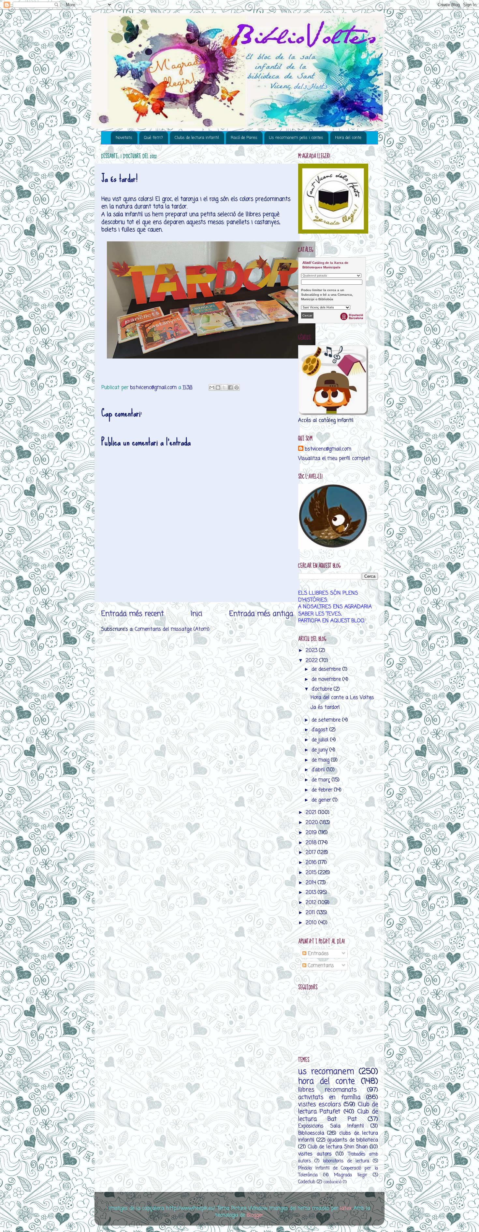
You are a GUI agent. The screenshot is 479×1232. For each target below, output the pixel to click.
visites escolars (319, 1104)
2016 (312, 862)
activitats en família (329, 1097)
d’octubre (323, 689)
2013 (312, 892)
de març (322, 780)
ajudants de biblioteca (352, 1140)
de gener (322, 800)
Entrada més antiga (261, 614)
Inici (196, 614)
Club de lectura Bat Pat (338, 1115)
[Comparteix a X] (224, 387)
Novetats (124, 138)
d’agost (320, 730)
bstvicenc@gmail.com (328, 449)
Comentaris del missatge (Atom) (172, 629)
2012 (312, 902)
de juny (320, 750)
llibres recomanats (327, 1089)
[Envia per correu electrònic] (212, 387)
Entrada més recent (132, 614)
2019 (312, 832)
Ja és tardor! (325, 707)
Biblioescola (311, 1133)
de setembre (327, 720)
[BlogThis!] (218, 387)
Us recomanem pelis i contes (296, 138)
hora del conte (326, 1082)
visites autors (315, 1154)
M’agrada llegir (350, 1175)
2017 (311, 852)
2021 (312, 812)
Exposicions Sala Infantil (331, 1126)
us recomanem (326, 1072)
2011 (311, 912)
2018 (312, 842)
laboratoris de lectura (346, 1161)
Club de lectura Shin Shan (338, 1147)
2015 (312, 872)
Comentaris (320, 965)
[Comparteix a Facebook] (230, 387)
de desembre (327, 669)
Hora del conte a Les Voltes (342, 697)
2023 (312, 650)
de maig (321, 760)
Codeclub (306, 1182)
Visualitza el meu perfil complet (334, 458)
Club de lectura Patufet (338, 1108)
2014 (312, 883)
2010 (312, 923)
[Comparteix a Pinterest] (236, 387)
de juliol (321, 740)
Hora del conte (348, 138)
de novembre (327, 679)
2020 (313, 822)
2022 (312, 660)
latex (345, 1208)
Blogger (255, 1215)
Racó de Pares (244, 138)
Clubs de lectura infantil (197, 138)
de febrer (323, 790)
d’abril (319, 770)
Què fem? (153, 138)
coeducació (332, 1182)
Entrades (317, 953)
